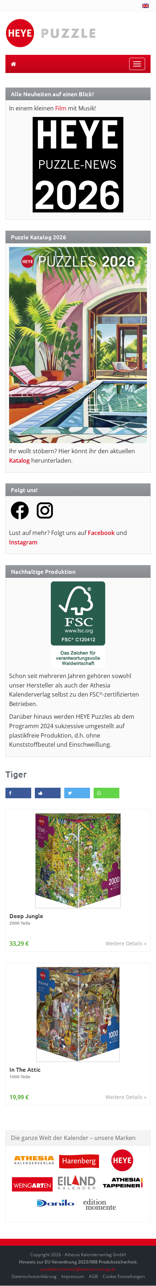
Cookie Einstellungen (124, 1276)
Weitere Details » (126, 943)
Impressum (72, 1276)
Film (60, 108)
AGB (93, 1276)
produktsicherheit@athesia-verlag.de (78, 1269)
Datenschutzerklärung (34, 1276)
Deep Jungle (26, 919)
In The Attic (25, 1073)
